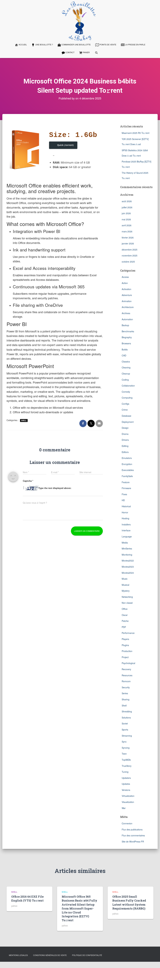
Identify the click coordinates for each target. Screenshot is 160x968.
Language (127, 536)
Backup (125, 325)
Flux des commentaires (133, 835)
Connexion (127, 823)
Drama (125, 433)
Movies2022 (128, 560)
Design (125, 427)
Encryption (127, 464)
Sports (125, 729)
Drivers (125, 439)
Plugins (125, 645)
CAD (124, 355)
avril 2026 (126, 225)
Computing (127, 397)
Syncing (126, 747)
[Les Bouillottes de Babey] (79, 21)
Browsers (126, 343)
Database (126, 415)
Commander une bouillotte (76, 44)
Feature (126, 482)
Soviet (125, 723)
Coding (125, 379)
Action (125, 283)
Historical (126, 506)
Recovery (126, 669)
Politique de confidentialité (87, 955)
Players (125, 639)
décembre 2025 (129, 249)
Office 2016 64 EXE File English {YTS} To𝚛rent (27, 898)
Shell (23, 420)
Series (125, 693)
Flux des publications (132, 829)
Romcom (126, 681)
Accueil (23, 44)
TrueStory (126, 765)
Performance (128, 632)
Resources (127, 675)
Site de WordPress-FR (133, 841)
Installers (126, 524)
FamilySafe (127, 476)
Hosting (125, 518)
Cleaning (126, 367)
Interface (126, 530)
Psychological (128, 663)
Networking (127, 596)
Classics (126, 361)
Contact (69, 52)
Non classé (127, 602)
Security (126, 687)
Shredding (127, 711)
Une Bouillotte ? (44, 44)
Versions (126, 789)
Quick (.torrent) (65, 145)
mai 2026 (126, 219)
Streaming (127, 735)
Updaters (126, 777)
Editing (125, 445)
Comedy (126, 391)
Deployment (128, 421)
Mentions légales (18, 955)
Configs (125, 403)
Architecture (128, 307)
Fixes (124, 494)
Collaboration (128, 385)
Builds (125, 349)
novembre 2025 (129, 255)
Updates (126, 783)
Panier (86, 52)
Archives (126, 313)
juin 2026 (126, 213)
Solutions (126, 717)
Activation (126, 289)
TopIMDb (126, 759)
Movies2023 (128, 566)
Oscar (125, 615)
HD (123, 500)
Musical (125, 584)
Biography (127, 337)
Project (125, 657)
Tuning (125, 771)
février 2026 (128, 237)
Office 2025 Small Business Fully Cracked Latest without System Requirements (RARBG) (129, 902)
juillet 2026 (127, 207)
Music (125, 578)
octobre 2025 (128, 261)
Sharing (125, 699)
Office (125, 608)
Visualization (128, 802)
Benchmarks (128, 331)
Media (125, 542)
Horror (125, 512)
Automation (127, 319)
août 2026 (127, 201)
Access (125, 276)
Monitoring (127, 554)
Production (127, 651)
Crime (125, 409)
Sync (124, 741)
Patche (125, 620)
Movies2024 (128, 572)
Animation (127, 301)
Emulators (127, 458)
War (124, 808)
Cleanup (126, 373)
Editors (125, 452)
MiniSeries (127, 548)
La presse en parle (135, 44)
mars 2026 (127, 231)
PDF (124, 627)
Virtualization (128, 795)
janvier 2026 (128, 243)
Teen (124, 753)
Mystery (126, 590)
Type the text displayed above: (54, 488)
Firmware (126, 488)
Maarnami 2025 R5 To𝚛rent (135, 132)
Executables (128, 470)
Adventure (127, 295)
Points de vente (108, 44)
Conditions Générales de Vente (50, 955)
